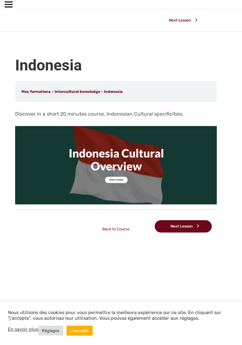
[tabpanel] (116, 157)
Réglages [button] (51, 330)
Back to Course (116, 229)
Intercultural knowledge (77, 91)
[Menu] (8, 4)
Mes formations (36, 91)
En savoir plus (23, 329)
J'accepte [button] (79, 330)
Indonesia (113, 91)
